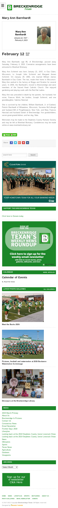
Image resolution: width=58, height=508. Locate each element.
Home (4, 496)
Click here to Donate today (12, 216)
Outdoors (5, 452)
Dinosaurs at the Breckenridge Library (18, 401)
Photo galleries (8, 498)
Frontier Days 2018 (9, 429)
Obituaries (6, 442)
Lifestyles (6, 431)
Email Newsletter (9, 426)
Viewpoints (6, 455)
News (4, 439)
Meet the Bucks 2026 (11, 324)
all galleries (49, 289)
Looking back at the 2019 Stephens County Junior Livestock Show (29, 437)
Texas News (7, 447)
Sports (4, 445)
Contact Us (6, 421)
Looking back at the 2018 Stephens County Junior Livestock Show (29, 434)
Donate (35, 498)
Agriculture (6, 450)
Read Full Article (9, 281)
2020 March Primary (10, 413)
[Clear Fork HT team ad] (29, 182)
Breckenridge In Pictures (12, 418)
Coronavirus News (9, 424)
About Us (6, 416)
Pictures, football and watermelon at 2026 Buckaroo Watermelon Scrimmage (24, 362)
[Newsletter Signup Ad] (29, 243)
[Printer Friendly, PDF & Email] (9, 134)
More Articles (49, 272)
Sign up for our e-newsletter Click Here (16, 479)
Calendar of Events (14, 277)
